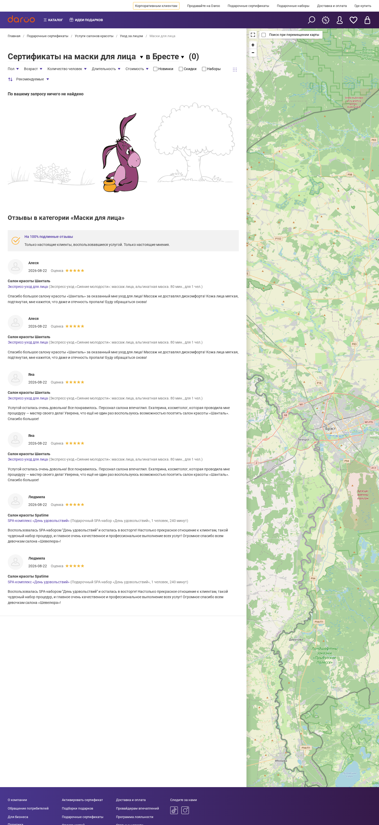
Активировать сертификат (82, 800)
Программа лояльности (134, 817)
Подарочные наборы (293, 6)
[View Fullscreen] (253, 35)
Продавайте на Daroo (203, 6)
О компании (17, 800)
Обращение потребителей (28, 808)
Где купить (363, 6)
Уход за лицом (131, 36)
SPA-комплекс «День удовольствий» (39, 521)
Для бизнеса (18, 817)
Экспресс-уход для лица (28, 287)
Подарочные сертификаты (248, 6)
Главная (14, 36)
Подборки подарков (77, 808)
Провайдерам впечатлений (137, 808)
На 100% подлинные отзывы (48, 237)
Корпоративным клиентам (156, 6)
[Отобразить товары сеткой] (235, 69)
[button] (253, 45)
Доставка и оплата (332, 6)
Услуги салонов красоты (94, 36)
